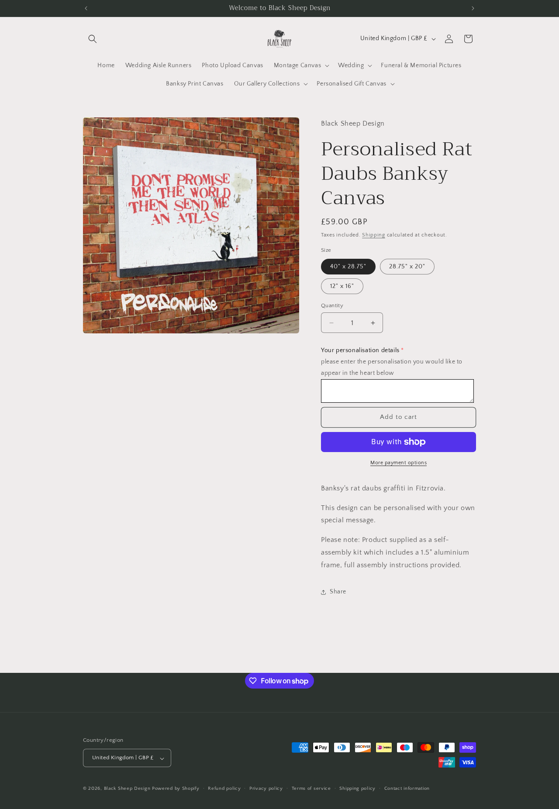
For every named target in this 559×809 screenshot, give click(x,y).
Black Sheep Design (127, 789)
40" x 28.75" (348, 266)
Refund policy (224, 788)
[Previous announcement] (86, 8)
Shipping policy (357, 788)
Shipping (373, 235)
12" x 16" (342, 286)
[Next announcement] (473, 8)
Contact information (407, 788)
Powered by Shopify (176, 789)
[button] (92, 38)
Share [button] (338, 591)
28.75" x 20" (407, 266)
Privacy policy (266, 788)
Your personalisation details (360, 350)
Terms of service (311, 788)
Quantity (332, 305)
